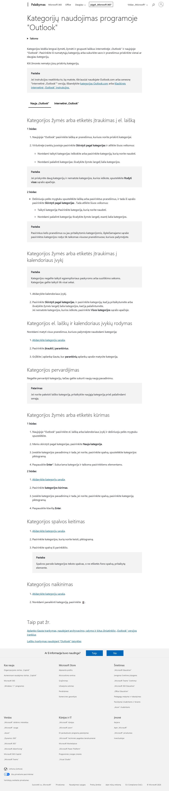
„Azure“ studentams (122, 707)
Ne (115, 653)
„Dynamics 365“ (10, 738)
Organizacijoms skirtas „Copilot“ (17, 670)
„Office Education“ (121, 691)
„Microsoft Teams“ (11, 759)
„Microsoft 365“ (10, 743)
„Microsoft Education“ (122, 670)
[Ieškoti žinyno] (153, 4)
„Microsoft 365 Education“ (124, 686)
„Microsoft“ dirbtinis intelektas (16, 722)
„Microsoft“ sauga (11, 727)
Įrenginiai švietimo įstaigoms (125, 675)
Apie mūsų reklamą (113, 784)
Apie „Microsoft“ (120, 727)
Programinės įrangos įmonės (70, 754)
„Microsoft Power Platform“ (70, 749)
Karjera (117, 722)
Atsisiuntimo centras (67, 675)
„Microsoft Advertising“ (13, 749)
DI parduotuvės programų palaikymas (74, 733)
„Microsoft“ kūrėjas (66, 722)
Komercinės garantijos (68, 696)
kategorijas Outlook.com (94, 83)
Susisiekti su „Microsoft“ (41, 784)
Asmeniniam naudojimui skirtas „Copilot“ (20, 675)
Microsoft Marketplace (68, 743)
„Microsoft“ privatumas (123, 733)
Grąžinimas (63, 680)
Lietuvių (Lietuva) (15, 769)
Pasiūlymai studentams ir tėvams (127, 702)
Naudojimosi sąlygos (77, 784)
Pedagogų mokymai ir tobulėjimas (127, 696)
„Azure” (7, 733)
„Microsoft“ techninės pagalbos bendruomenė (77, 738)
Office (68, 4)
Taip (94, 653)
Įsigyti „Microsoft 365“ (101, 4)
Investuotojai (119, 738)
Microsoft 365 (55, 4)
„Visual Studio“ (65, 759)
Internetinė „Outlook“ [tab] (66, 103)
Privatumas (60, 784)
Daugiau (79, 4)
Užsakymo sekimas (66, 686)
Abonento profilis (66, 670)
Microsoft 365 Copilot (12, 754)
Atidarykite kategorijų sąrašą (48, 340)
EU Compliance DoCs (133, 784)
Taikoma (34, 38)
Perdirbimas (63, 691)
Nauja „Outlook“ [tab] (39, 103)
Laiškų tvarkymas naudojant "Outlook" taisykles (54, 641)
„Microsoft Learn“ (66, 727)
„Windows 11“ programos (14, 686)
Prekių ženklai (95, 784)
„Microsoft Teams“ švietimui (125, 680)
